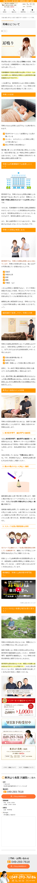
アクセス (32, 11)
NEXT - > (26, 767)
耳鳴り (5, 31)
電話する (14, 11)
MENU (4, 11)
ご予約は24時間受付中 (18, 796)
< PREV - (9, 767)
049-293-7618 (13, 791)
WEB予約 (23, 11)
